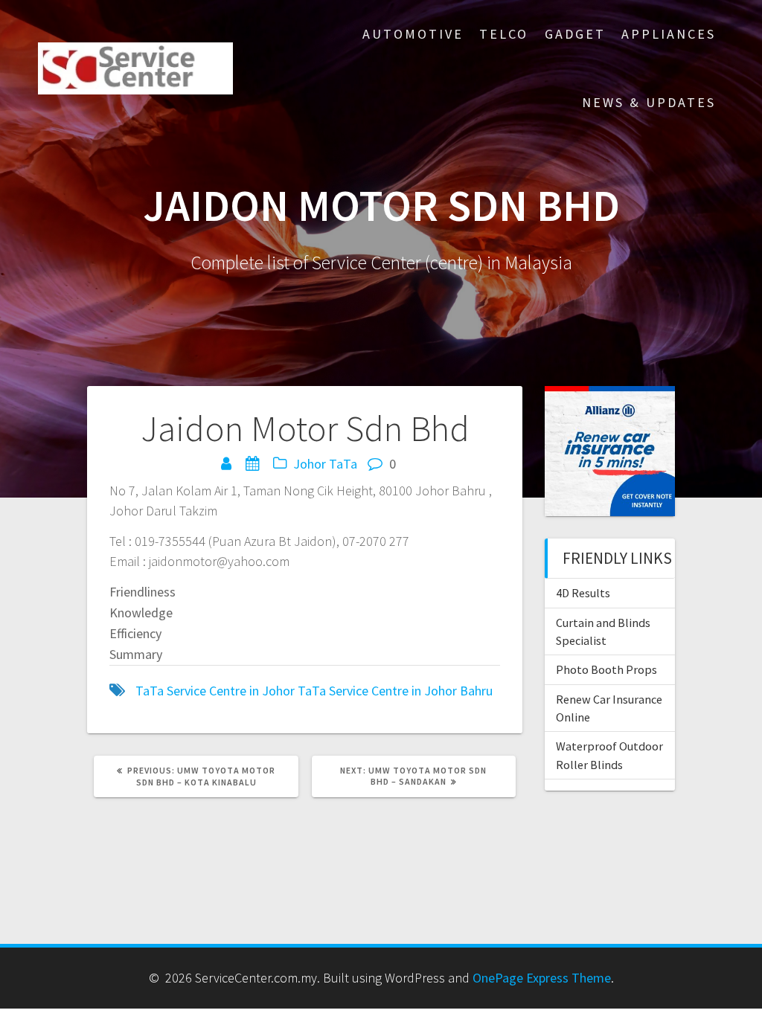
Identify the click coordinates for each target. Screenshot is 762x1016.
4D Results (583, 592)
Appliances (668, 33)
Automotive (413, 33)
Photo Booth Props (606, 669)
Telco (503, 33)
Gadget (575, 33)
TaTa (343, 463)
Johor (309, 463)
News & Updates (649, 102)
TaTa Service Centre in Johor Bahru (395, 690)
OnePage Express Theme (542, 977)
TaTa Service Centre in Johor (215, 690)
